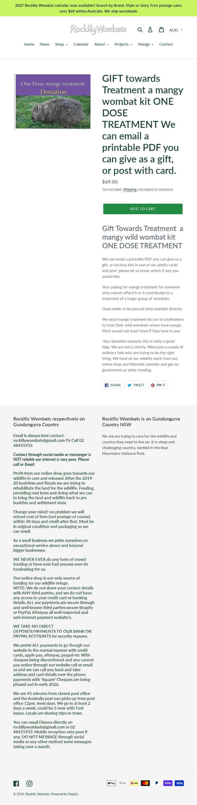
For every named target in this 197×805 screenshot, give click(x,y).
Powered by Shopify (64, 794)
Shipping (130, 189)
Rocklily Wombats (38, 794)
